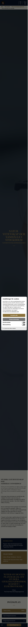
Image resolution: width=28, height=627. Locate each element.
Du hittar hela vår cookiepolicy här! (11, 311)
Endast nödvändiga (14, 319)
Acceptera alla (14, 315)
